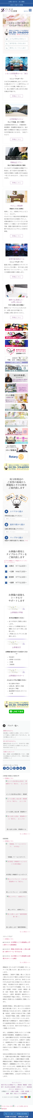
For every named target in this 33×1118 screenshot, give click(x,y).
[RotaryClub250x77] (16, 454)
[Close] (29, 1111)
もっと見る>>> (25, 834)
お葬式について (20, 1087)
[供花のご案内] (16, 341)
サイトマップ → (16, 1082)
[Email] (20, 768)
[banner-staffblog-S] (16, 437)
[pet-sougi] (16, 395)
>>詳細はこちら (8, 778)
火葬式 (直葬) (15, 1091)
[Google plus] (17, 768)
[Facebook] (4, 768)
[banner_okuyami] (16, 357)
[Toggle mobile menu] (27, 10)
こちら (26, 540)
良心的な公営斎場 (10, 1087)
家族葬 (27, 1091)
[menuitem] (16, 1)
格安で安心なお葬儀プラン (8, 1084)
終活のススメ (19, 1089)
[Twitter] (7, 768)
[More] (24, 768)
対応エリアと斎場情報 (20, 1093)
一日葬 (22, 1091)
